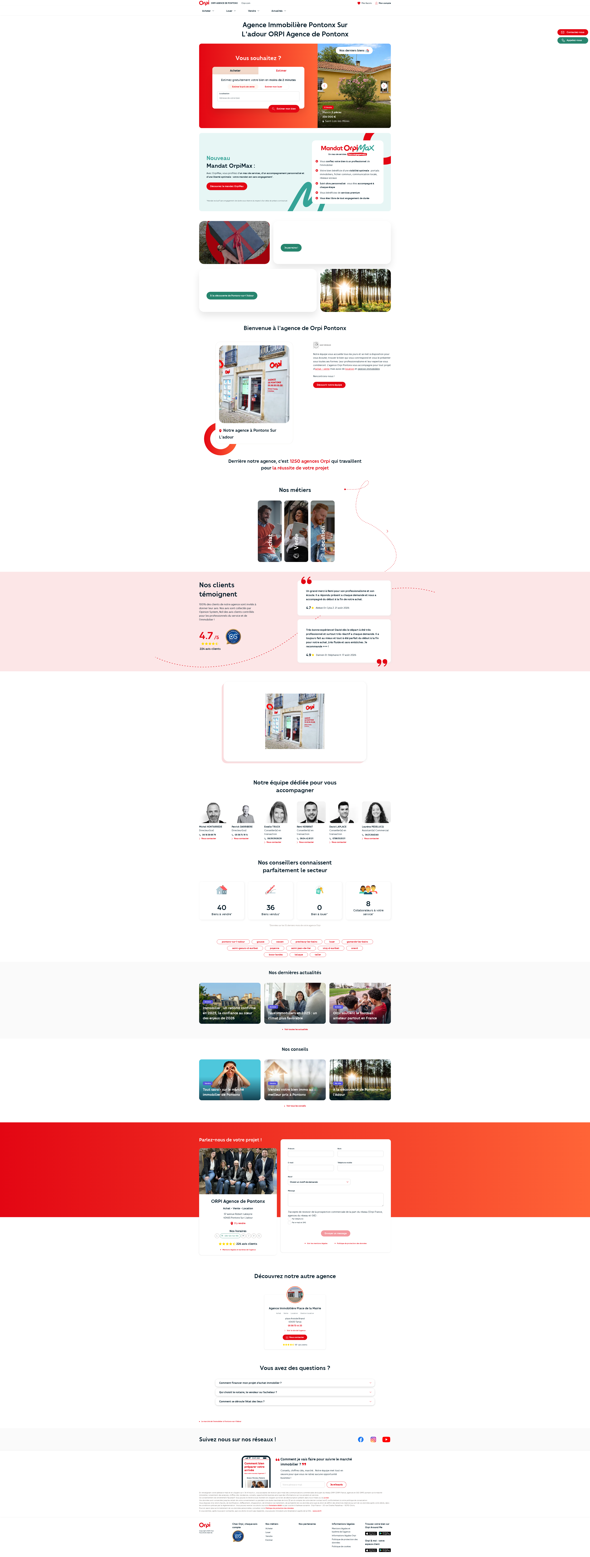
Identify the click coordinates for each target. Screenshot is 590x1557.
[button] (217, 1236)
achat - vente (322, 369)
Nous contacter (296, 1337)
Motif (290, 1177)
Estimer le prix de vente (243, 86)
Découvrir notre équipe (329, 384)
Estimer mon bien (286, 108)
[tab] (235, 70)
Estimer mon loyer (273, 86)
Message (291, 1191)
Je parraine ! (291, 247)
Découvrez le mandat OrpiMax (227, 186)
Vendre (269, 1536)
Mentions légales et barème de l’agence (341, 1530)
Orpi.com (245, 3)
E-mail (290, 1163)
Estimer (269, 1540)
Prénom (291, 1149)
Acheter (269, 1528)
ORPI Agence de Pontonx (224, 3)
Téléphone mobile (345, 1163)
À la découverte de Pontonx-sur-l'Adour (232, 295)
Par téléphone (297, 1219)
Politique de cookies (341, 1546)
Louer (268, 1532)
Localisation (224, 93)
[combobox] (219, 98)
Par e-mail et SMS (299, 1222)
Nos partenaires (307, 1524)
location (349, 369)
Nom (339, 1149)
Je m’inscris (336, 1484)
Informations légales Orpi (344, 1535)
